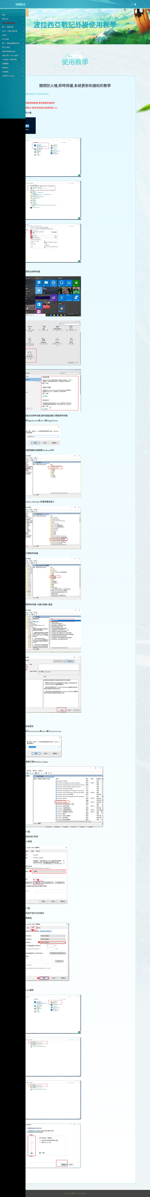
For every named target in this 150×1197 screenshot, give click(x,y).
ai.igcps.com (84, 1193)
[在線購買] (132, 4)
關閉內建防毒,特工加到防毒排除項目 (37, 94)
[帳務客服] (135, 4)
